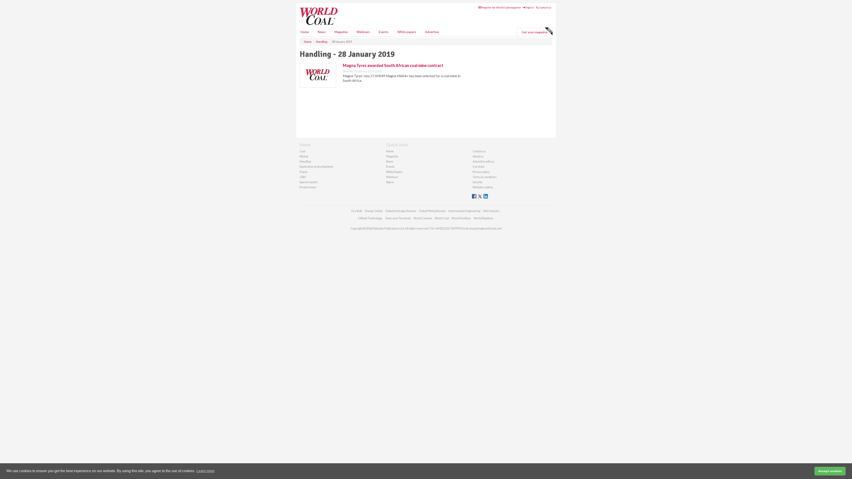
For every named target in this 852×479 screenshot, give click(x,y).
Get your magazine (535, 32)
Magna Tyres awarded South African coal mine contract (393, 65)
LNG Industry (491, 211)
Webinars (363, 32)
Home (305, 32)
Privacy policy (481, 172)
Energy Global (374, 211)
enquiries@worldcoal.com (485, 228)
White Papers (394, 172)
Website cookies (483, 187)
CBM (303, 177)
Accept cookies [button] (830, 471)
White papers (406, 32)
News (389, 161)
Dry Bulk (356, 211)
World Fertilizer (461, 218)
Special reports (309, 182)
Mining (304, 156)
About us (478, 156)
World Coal (442, 218)
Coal (302, 151)
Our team (479, 166)
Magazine (341, 32)
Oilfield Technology (370, 218)
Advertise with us (483, 161)
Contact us (544, 7)
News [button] (322, 32)
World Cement (423, 218)
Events (384, 32)
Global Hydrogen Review (400, 211)
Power (304, 172)
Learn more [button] (206, 471)
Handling (305, 161)
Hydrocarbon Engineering (464, 211)
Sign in (530, 7)
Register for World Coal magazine (501, 7)
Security (478, 182)
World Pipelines (483, 218)
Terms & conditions (485, 177)
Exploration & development (316, 166)
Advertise (432, 32)
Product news (308, 187)
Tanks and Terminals (398, 218)
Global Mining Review (432, 211)
